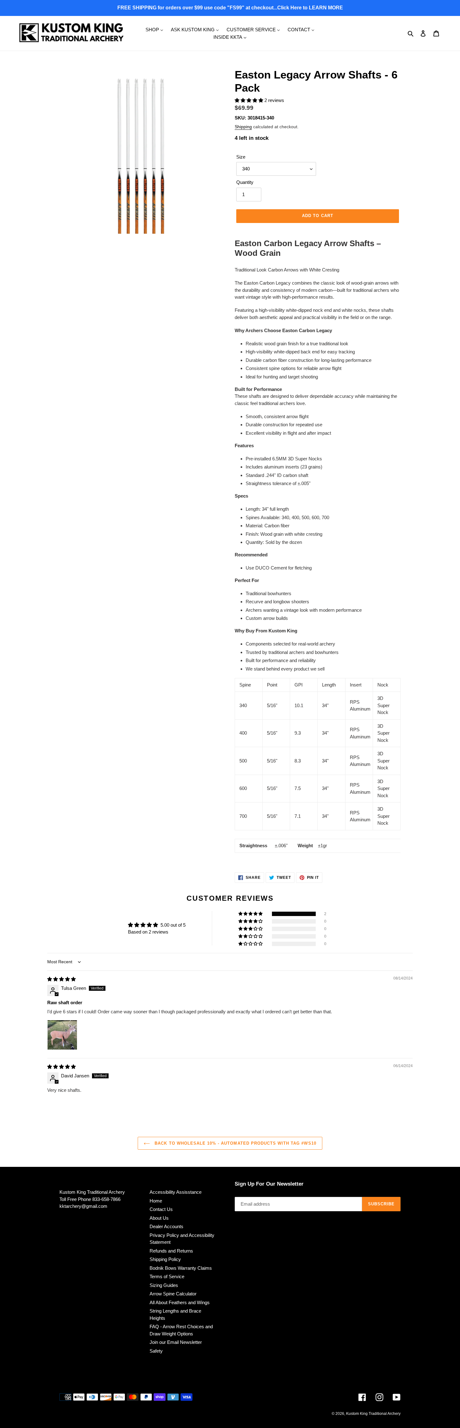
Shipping (243, 126)
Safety (156, 1351)
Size (240, 157)
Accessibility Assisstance (176, 1192)
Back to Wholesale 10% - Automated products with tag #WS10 (234, 1143)
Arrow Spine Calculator (173, 1293)
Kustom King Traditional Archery (373, 1413)
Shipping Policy (165, 1259)
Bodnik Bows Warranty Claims (181, 1268)
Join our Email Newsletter (176, 1342)
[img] (61, 979)
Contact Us (161, 1209)
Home (156, 1200)
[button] (249, 100)
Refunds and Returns (171, 1250)
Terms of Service (167, 1276)
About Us (159, 1218)
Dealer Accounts (166, 1226)
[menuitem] (154, 29)
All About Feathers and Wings (180, 1302)
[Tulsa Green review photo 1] (62, 1035)
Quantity (244, 182)
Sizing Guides (164, 1285)
